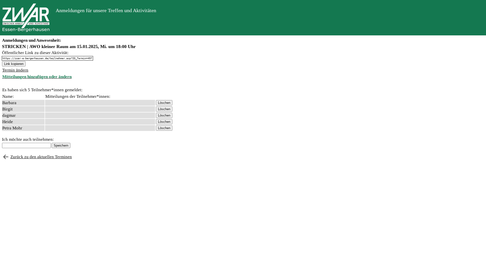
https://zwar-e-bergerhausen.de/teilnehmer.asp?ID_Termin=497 (47, 58)
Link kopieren (14, 64)
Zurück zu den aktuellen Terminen (41, 156)
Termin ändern (15, 70)
